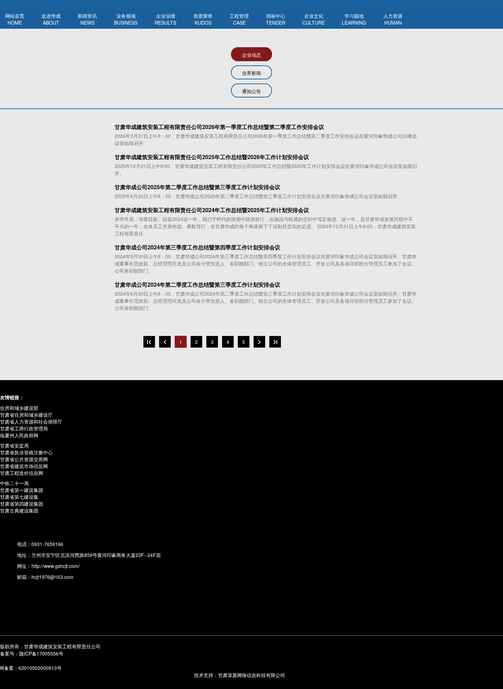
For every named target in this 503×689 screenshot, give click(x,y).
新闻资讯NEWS (87, 19)
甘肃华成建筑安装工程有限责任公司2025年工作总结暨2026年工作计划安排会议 (212, 157)
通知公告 (251, 91)
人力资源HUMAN (392, 19)
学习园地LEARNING (354, 19)
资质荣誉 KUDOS (202, 19)
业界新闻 (251, 72)
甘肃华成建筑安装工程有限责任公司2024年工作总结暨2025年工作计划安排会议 (212, 210)
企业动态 (251, 54)
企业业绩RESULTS (165, 19)
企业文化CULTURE (313, 19)
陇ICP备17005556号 (31, 653)
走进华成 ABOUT (51, 19)
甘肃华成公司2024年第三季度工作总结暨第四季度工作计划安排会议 (197, 247)
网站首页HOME (14, 19)
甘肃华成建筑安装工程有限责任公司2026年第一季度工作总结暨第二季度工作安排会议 (219, 127)
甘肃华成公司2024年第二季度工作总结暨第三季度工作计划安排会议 (197, 285)
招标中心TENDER (275, 19)
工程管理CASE (239, 19)
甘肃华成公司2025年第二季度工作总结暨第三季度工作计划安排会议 (197, 187)
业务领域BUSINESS (126, 19)
